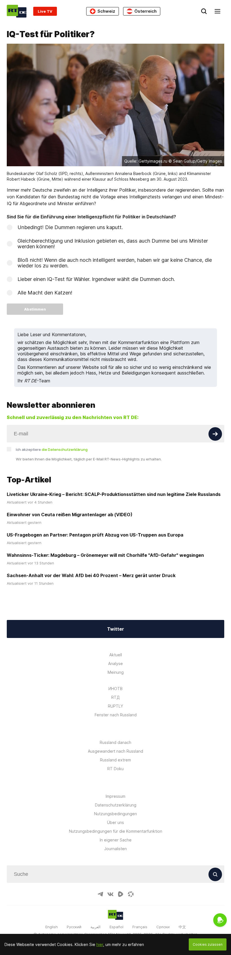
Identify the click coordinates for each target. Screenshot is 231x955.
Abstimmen (35, 309)
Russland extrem (115, 759)
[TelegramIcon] (100, 894)
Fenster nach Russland (116, 714)
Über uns (115, 822)
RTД (115, 697)
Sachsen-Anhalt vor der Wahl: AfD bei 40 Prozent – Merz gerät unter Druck (91, 575)
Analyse (115, 663)
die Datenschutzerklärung (65, 449)
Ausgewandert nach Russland (115, 751)
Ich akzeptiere (52, 449)
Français (139, 927)
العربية (95, 927)
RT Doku (115, 768)
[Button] (215, 434)
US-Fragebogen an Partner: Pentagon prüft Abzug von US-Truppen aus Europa (95, 535)
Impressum (115, 796)
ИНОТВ (115, 688)
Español (116, 927)
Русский (74, 927)
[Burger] (217, 11)
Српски (163, 927)
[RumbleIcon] (120, 894)
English (51, 927)
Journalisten (115, 848)
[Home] (16, 11)
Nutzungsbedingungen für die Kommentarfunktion (115, 831)
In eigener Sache (116, 839)
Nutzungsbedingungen (115, 813)
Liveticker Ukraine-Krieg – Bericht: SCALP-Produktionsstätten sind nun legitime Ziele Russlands (114, 494)
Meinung (116, 672)
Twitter (115, 629)
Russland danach (115, 742)
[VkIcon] (110, 894)
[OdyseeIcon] (130, 894)
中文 (182, 927)
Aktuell (115, 654)
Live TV (45, 11)
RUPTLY (115, 706)
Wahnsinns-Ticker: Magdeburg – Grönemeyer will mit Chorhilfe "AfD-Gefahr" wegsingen (105, 555)
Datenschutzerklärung (115, 805)
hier (99, 944)
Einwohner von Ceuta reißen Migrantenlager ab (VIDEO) (69, 514)
